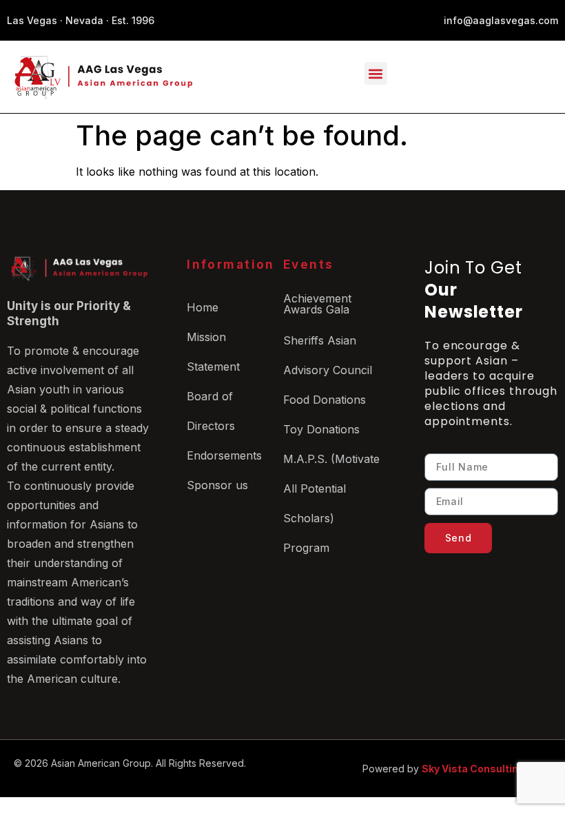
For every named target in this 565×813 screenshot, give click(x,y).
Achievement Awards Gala (317, 303)
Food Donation (321, 399)
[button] (375, 73)
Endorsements (224, 455)
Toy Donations (321, 429)
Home (202, 307)
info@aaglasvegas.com (501, 20)
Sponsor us (217, 485)
